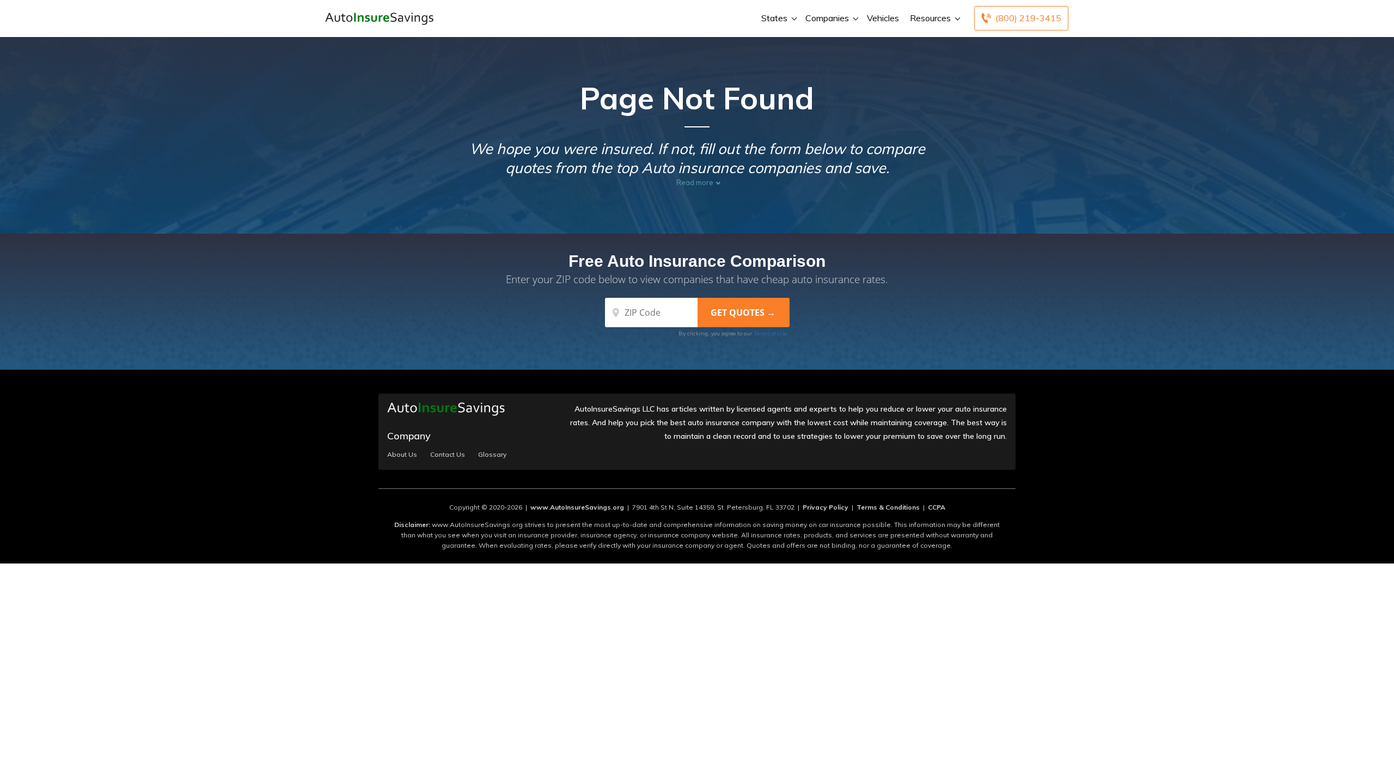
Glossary (492, 454)
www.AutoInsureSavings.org (577, 507)
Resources (930, 18)
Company (409, 436)
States (774, 18)
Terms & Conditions (888, 507)
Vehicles (883, 18)
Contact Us (447, 454)
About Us (402, 454)
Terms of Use (770, 333)
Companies (827, 18)
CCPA (936, 507)
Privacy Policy (825, 507)
